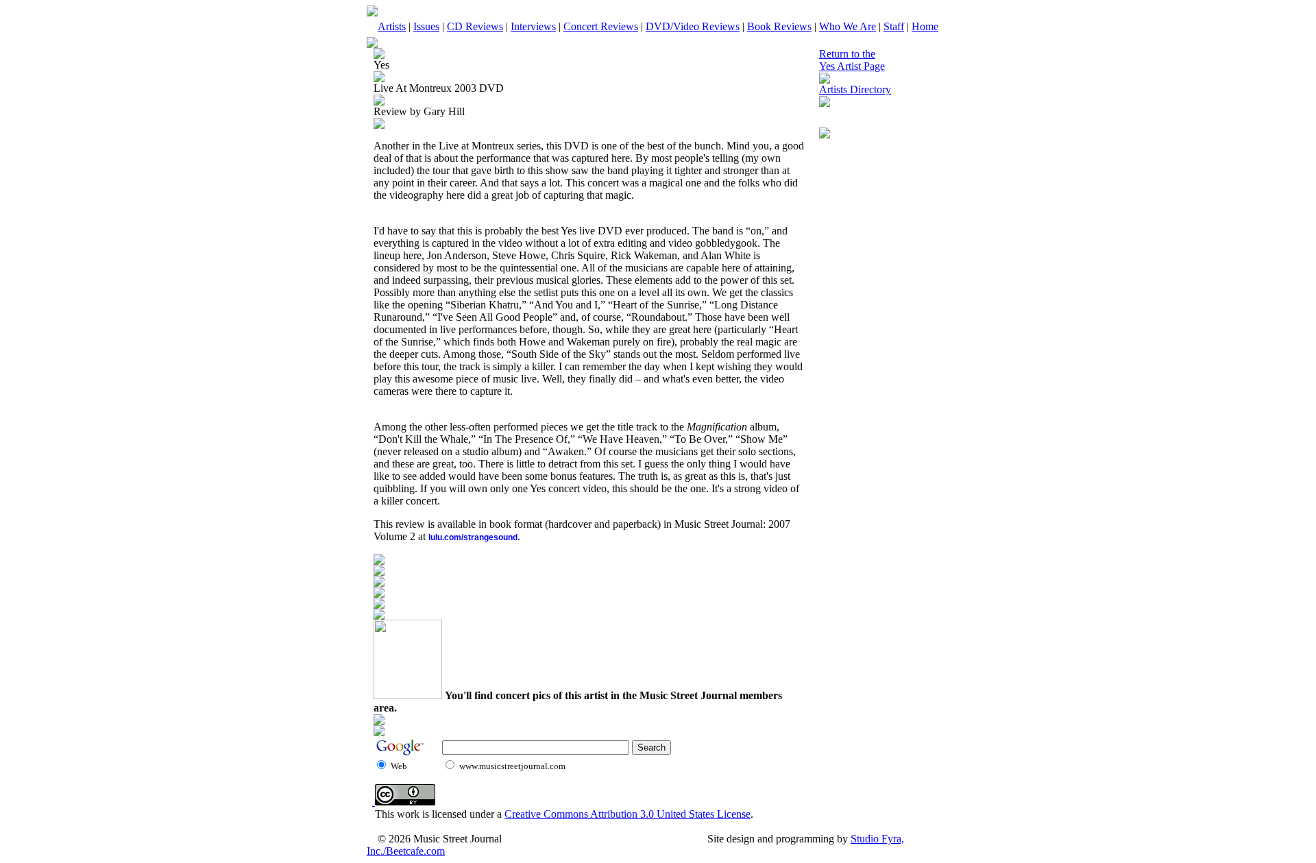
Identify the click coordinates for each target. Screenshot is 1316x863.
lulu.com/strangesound (472, 537)
